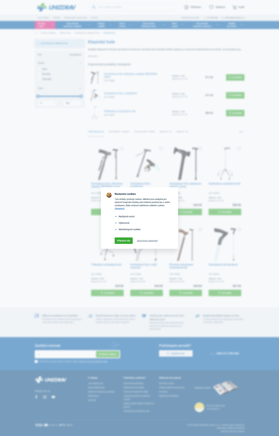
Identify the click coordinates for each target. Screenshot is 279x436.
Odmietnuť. (120, 208)
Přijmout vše (123, 240)
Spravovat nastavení (147, 240)
